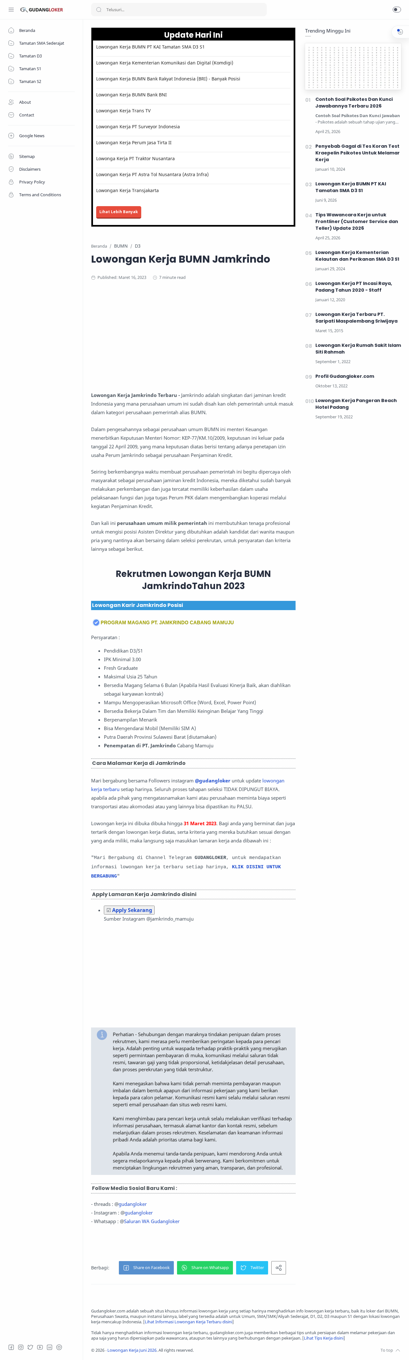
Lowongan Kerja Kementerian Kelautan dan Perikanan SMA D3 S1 (357, 255)
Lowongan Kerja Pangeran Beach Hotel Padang (356, 403)
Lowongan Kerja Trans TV (123, 111)
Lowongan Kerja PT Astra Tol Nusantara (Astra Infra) (152, 174)
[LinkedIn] (49, 1347)
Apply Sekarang (132, 910)
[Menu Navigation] (11, 9)
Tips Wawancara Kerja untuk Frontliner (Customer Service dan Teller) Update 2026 (356, 221)
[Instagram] (21, 1347)
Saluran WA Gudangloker (152, 1221)
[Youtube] (40, 1347)
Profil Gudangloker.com (344, 376)
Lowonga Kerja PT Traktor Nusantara (135, 158)
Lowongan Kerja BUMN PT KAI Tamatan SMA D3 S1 (150, 47)
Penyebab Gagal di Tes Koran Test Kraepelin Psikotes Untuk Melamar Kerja (357, 153)
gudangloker (133, 1204)
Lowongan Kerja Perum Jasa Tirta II (134, 142)
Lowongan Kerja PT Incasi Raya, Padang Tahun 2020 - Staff (353, 286)
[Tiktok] (59, 1347)
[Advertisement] (215, 338)
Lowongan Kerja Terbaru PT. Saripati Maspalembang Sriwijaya (356, 317)
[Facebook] (11, 1347)
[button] (397, 9)
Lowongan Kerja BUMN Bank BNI (131, 95)
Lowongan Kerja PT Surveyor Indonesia (138, 126)
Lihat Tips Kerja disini (323, 1338)
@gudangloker (212, 780)
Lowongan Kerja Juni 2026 (132, 1350)
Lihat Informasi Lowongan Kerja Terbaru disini (188, 1322)
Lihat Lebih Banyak (118, 211)
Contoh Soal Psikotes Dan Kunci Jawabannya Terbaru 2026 (354, 102)
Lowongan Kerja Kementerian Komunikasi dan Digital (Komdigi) (164, 63)
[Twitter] (30, 1347)
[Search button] (99, 9)
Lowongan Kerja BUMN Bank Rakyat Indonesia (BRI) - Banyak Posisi (168, 79)
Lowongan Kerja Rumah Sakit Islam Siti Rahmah (358, 348)
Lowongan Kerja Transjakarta (127, 190)
